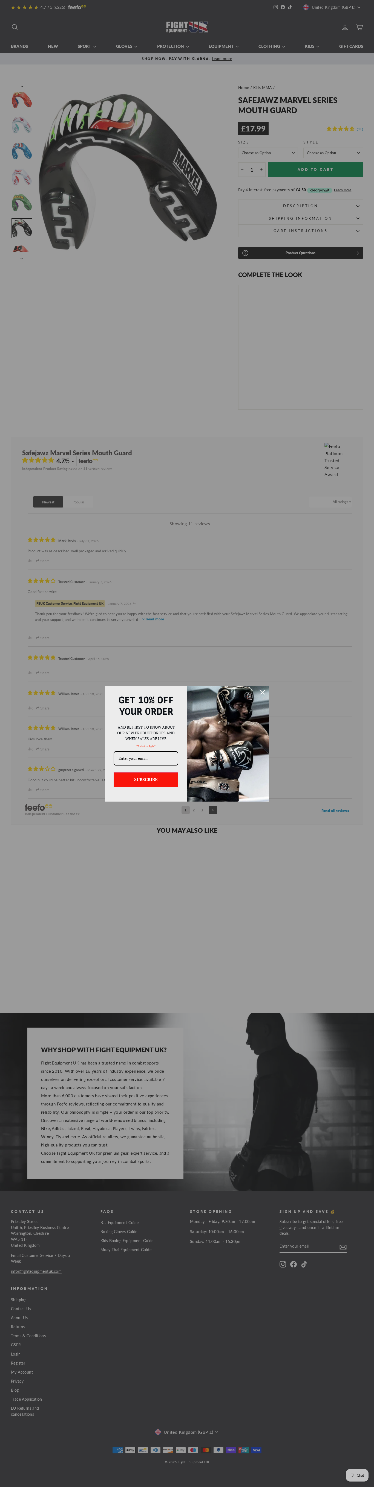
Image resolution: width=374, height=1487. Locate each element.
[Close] (262, 692)
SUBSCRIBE (146, 779)
